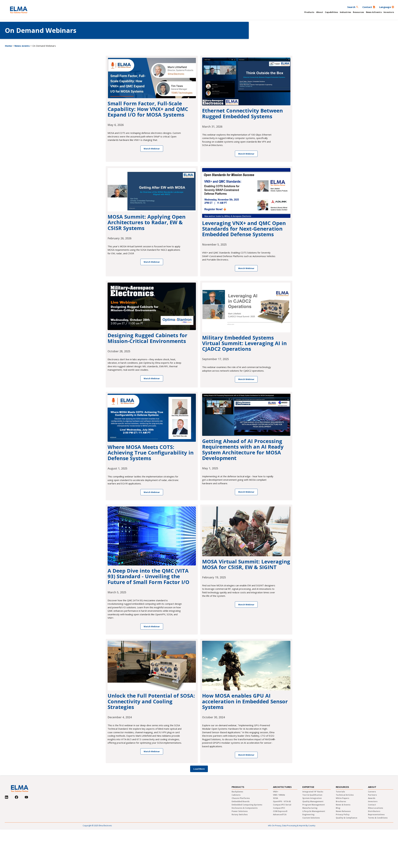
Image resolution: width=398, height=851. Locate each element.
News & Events (374, 12)
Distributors (374, 811)
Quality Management (312, 801)
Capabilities (331, 12)
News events (22, 45)
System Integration (312, 798)
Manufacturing (309, 808)
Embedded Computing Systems (247, 805)
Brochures (341, 801)
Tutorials (340, 791)
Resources (358, 12)
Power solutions (240, 811)
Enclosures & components (245, 808)
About (319, 12)
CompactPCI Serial (282, 804)
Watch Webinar (152, 148)
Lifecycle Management (313, 811)
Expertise (308, 786)
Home (8, 45)
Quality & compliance (346, 818)
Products (309, 12)
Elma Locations (375, 808)
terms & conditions (378, 818)
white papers (342, 798)
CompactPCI (279, 808)
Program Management (313, 804)
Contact (372, 805)
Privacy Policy (342, 814)
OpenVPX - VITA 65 (282, 801)
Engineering (308, 814)
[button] (386, 7)
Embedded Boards (241, 801)
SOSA (275, 798)
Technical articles (345, 795)
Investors (389, 12)
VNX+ (275, 791)
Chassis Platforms (241, 798)
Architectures (282, 786)
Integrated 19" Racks (312, 791)
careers (372, 791)
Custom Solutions (311, 817)
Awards (371, 798)
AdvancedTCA (279, 814)
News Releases (343, 811)
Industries (345, 12)
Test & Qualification (312, 795)
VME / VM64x (279, 795)
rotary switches (240, 814)
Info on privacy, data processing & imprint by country (291, 825)
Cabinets (236, 795)
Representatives (376, 814)
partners (372, 795)
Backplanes (237, 791)
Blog (338, 808)
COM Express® (280, 811)
